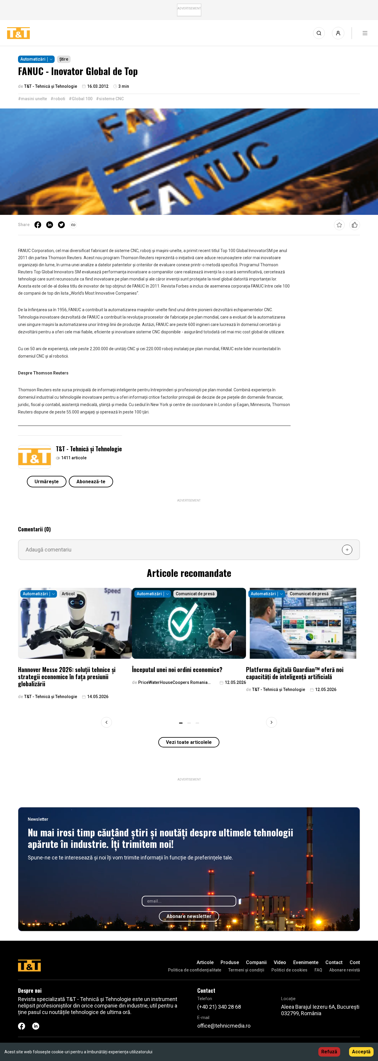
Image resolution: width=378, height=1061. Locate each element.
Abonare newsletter (189, 916)
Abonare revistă (344, 970)
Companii (256, 962)
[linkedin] (49, 224)
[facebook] (37, 224)
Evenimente (305, 962)
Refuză (329, 1051)
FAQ (318, 970)
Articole (205, 962)
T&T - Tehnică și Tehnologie (89, 448)
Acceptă (361, 1051)
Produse (230, 962)
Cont (355, 962)
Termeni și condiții (246, 970)
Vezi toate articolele (189, 742)
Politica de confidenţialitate (194, 970)
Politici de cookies (289, 970)
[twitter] (61, 224)
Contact (334, 962)
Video (280, 962)
